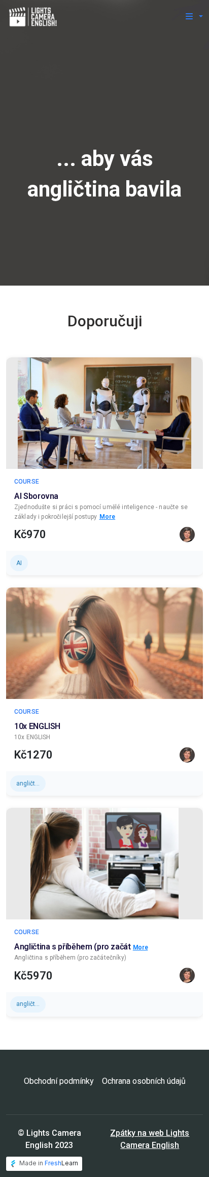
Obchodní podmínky (59, 1081)
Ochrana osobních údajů (144, 1081)
